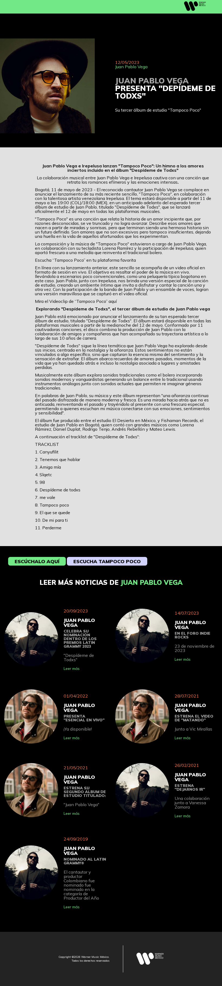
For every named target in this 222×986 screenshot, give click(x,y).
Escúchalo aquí (37, 561)
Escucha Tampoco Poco (107, 561)
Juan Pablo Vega (131, 66)
